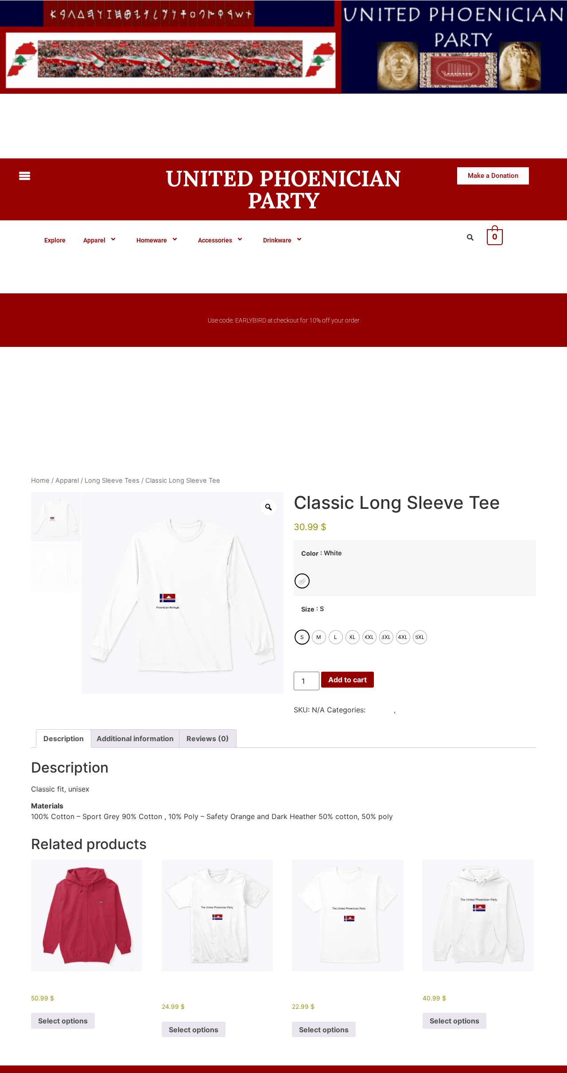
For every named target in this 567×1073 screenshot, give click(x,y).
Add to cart (347, 679)
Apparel (94, 240)
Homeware (151, 240)
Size (308, 609)
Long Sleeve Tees (112, 481)
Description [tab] (63, 738)
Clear (300, 652)
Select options (63, 1020)
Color (309, 553)
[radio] (302, 581)
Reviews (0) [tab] (207, 738)
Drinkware (277, 240)
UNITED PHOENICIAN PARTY (283, 189)
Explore (55, 240)
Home (40, 481)
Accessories (215, 240)
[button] (78, 176)
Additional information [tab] (135, 738)
